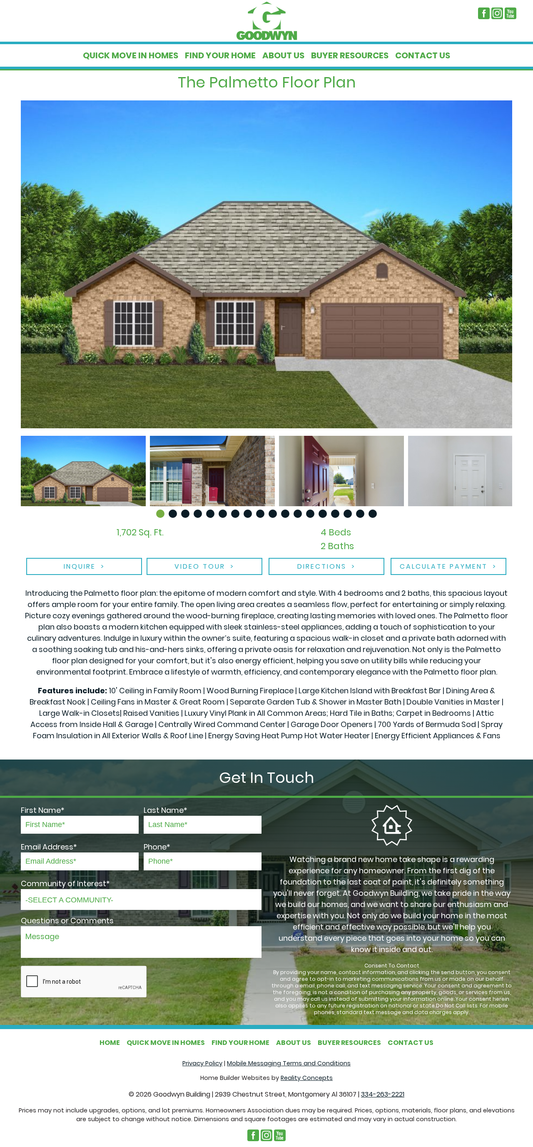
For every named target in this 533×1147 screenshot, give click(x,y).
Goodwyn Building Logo (266, 21)
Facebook (484, 13)
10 (273, 514)
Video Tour (199, 566)
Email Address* (49, 847)
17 (360, 514)
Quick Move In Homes (130, 55)
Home (110, 1042)
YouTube (510, 13)
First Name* (43, 810)
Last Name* (165, 810)
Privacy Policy (202, 1063)
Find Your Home (220, 55)
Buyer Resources (350, 55)
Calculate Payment (444, 566)
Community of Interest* (65, 883)
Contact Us (422, 55)
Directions (321, 566)
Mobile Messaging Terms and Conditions (289, 1063)
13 (310, 514)
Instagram (497, 13)
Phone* (157, 847)
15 (335, 514)
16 (348, 514)
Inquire (80, 566)
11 (285, 514)
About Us (283, 55)
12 (298, 514)
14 (323, 514)
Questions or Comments (67, 920)
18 (373, 514)
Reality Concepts (307, 1078)
